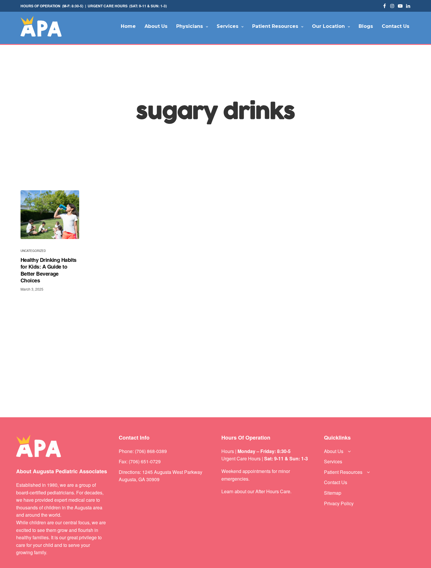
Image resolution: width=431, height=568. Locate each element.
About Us (156, 26)
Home (128, 26)
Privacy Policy (339, 503)
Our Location (328, 26)
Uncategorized (33, 251)
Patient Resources (275, 26)
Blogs (366, 26)
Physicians (189, 26)
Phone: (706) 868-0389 (143, 451)
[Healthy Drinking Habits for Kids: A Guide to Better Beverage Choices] (50, 214)
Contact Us (395, 26)
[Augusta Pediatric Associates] (41, 26)
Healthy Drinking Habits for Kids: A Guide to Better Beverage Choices (49, 270)
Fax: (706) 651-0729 (140, 461)
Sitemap (332, 492)
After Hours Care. (273, 491)
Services (227, 26)
